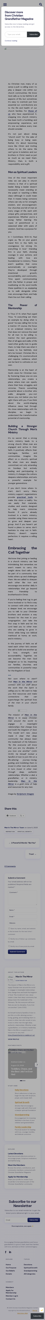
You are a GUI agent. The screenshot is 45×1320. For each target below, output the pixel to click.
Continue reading (11, 41)
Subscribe (34, 34)
